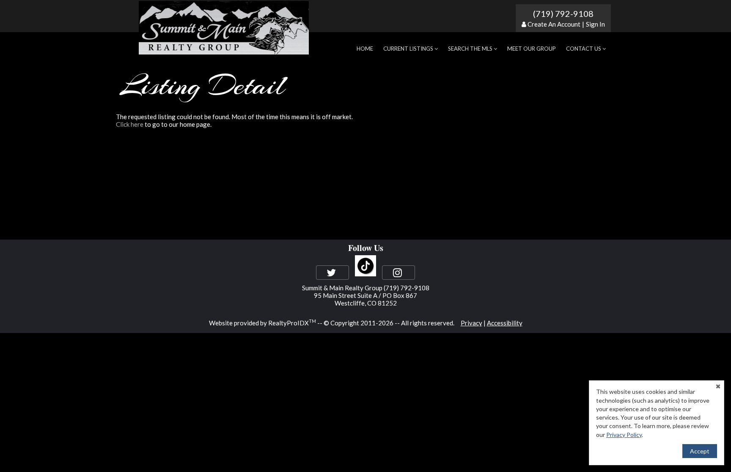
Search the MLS (471, 48)
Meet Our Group (531, 48)
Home (365, 48)
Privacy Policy (624, 434)
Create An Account (554, 24)
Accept (699, 451)
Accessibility (504, 323)
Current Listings (408, 48)
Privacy (471, 323)
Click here (129, 124)
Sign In (595, 24)
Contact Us (584, 48)
